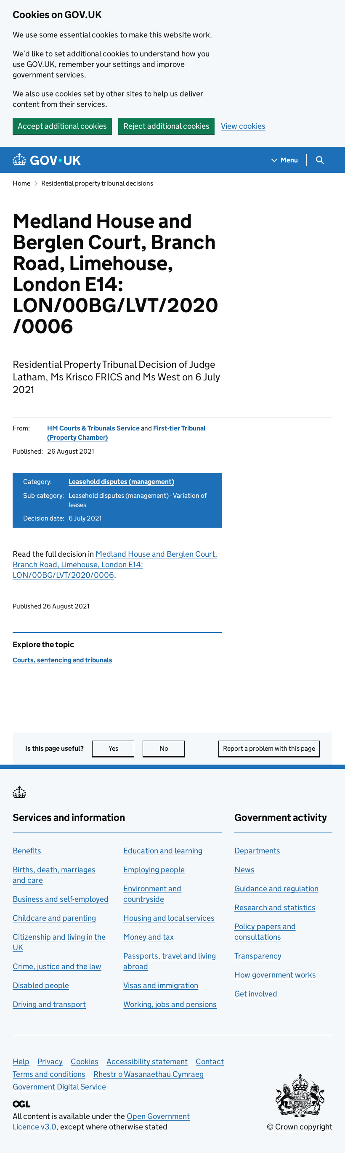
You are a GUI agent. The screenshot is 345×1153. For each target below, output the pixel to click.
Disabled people (41, 985)
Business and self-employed (61, 899)
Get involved (255, 994)
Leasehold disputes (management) (121, 482)
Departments (257, 850)
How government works (275, 975)
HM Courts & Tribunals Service (93, 428)
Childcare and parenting (54, 918)
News (244, 869)
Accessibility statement (147, 1061)
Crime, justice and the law (57, 966)
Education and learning (162, 850)
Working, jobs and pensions (170, 1004)
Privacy (50, 1061)
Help (21, 1061)
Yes (121, 748)
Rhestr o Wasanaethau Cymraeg (148, 1074)
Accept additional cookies (62, 126)
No (172, 748)
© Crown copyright (299, 1127)
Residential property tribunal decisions (97, 183)
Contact (210, 1061)
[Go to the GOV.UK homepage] (47, 160)
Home (21, 183)
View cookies (243, 126)
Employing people (154, 869)
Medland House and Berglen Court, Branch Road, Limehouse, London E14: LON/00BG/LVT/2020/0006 (115, 564)
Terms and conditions (49, 1074)
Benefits (27, 850)
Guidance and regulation (276, 888)
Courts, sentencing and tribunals (62, 660)
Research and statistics (275, 907)
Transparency (257, 956)
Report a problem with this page (269, 748)
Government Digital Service (59, 1087)
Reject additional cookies (166, 126)
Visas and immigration (160, 985)
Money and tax (148, 937)
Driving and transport (49, 1004)
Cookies (84, 1061)
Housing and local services (169, 918)
